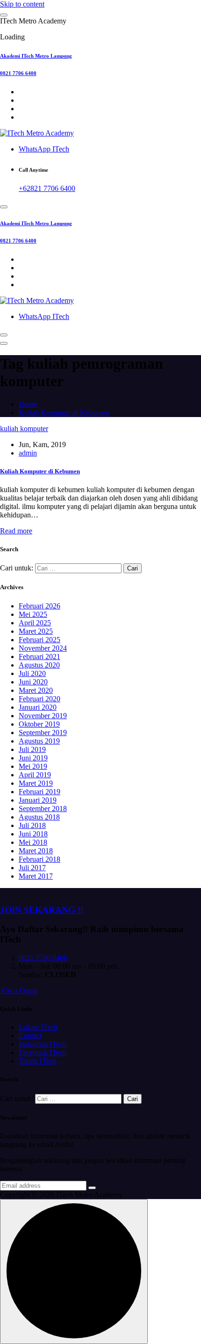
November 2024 (43, 648)
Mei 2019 (33, 766)
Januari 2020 (38, 707)
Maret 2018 (36, 851)
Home (28, 404)
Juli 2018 (32, 825)
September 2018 (43, 808)
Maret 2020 (36, 690)
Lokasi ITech (38, 1027)
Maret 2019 (36, 783)
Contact (30, 1036)
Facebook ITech (42, 1052)
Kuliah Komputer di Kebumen (64, 413)
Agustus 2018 (39, 817)
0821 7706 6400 (18, 73)
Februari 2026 (39, 606)
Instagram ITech (42, 1044)
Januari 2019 (38, 800)
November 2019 (43, 716)
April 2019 (35, 775)
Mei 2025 (33, 614)
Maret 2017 (36, 876)
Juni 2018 (33, 834)
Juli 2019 (32, 749)
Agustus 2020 (39, 665)
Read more (16, 531)
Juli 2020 (32, 673)
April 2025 (35, 623)
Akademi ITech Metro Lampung (36, 56)
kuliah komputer (24, 429)
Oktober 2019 (39, 724)
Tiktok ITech (38, 1061)
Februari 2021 (39, 657)
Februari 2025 (39, 640)
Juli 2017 (32, 868)
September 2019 (43, 733)
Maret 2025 (36, 631)
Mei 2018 (33, 842)
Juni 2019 (33, 758)
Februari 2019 (39, 792)
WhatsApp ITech (44, 149)
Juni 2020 (33, 682)
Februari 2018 (39, 859)
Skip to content (22, 4)
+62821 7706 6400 (47, 188)
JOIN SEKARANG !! (41, 910)
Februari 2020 (39, 699)
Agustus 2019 (39, 741)
